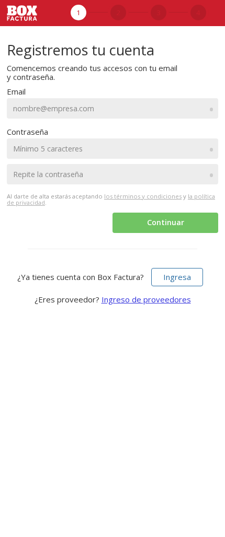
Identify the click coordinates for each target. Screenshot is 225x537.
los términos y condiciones (143, 196)
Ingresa (177, 277)
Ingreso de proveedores (146, 299)
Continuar (165, 222)
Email (16, 91)
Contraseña (27, 131)
